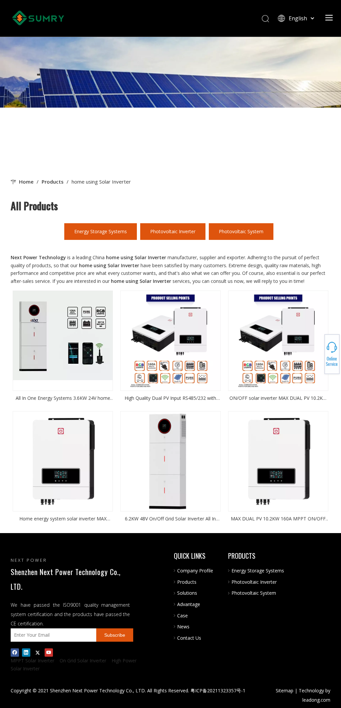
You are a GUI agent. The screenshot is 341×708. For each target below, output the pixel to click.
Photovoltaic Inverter (172, 231)
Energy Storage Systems (100, 231)
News (183, 626)
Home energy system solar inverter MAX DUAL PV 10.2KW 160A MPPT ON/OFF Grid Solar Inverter (63, 519)
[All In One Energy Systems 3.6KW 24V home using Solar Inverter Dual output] (63, 335)
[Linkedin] (26, 652)
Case (182, 615)
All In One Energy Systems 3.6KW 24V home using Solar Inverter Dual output (63, 398)
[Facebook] (15, 652)
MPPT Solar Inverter (32, 660)
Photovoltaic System (241, 231)
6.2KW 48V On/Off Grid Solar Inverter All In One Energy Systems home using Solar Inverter (170, 519)
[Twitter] (37, 652)
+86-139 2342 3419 (318, 352)
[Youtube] (49, 652)
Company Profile (195, 570)
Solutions (187, 593)
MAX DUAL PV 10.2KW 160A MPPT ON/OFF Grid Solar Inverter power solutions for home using (278, 519)
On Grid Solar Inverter (83, 660)
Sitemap (284, 690)
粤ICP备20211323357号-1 (217, 690)
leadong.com (316, 700)
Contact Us (189, 638)
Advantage (188, 604)
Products (186, 582)
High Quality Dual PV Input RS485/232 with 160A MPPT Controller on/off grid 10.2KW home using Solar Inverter (170, 398)
